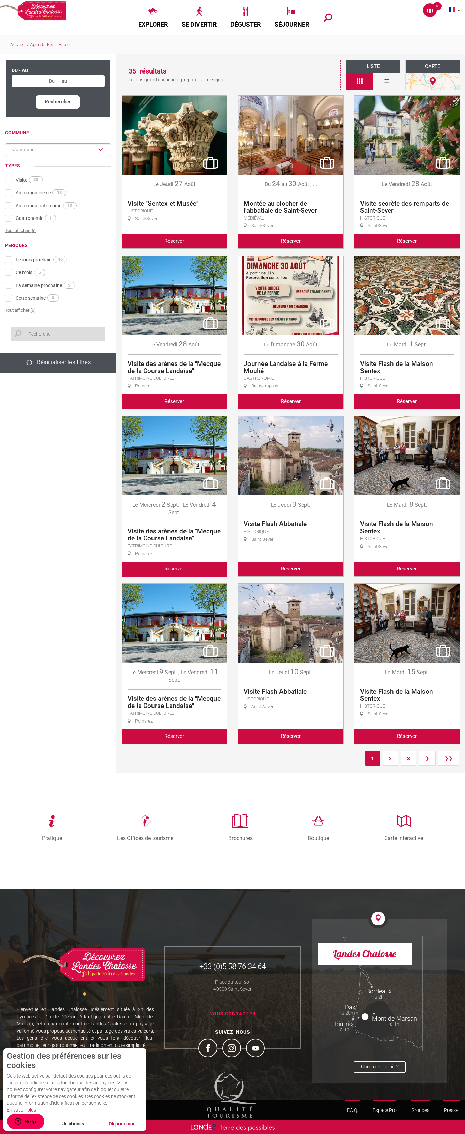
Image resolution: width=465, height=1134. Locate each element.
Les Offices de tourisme (145, 838)
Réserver (174, 241)
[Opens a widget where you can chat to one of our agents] (25, 1122)
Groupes (420, 1110)
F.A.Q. (352, 1110)
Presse (451, 1110)
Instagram (232, 1049)
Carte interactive (403, 838)
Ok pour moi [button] (121, 1124)
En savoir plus (21, 1110)
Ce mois (28, 272)
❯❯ (449, 758)
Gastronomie (34, 218)
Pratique (52, 838)
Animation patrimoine (44, 205)
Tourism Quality (231, 1094)
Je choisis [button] (73, 1124)
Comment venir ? (380, 1067)
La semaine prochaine (43, 285)
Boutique (318, 838)
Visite (27, 179)
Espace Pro (385, 1110)
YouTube (256, 1049)
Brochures (240, 838)
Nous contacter (232, 1013)
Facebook (208, 1049)
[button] (153, 17)
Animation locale (39, 192)
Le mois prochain (39, 259)
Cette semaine (35, 298)
